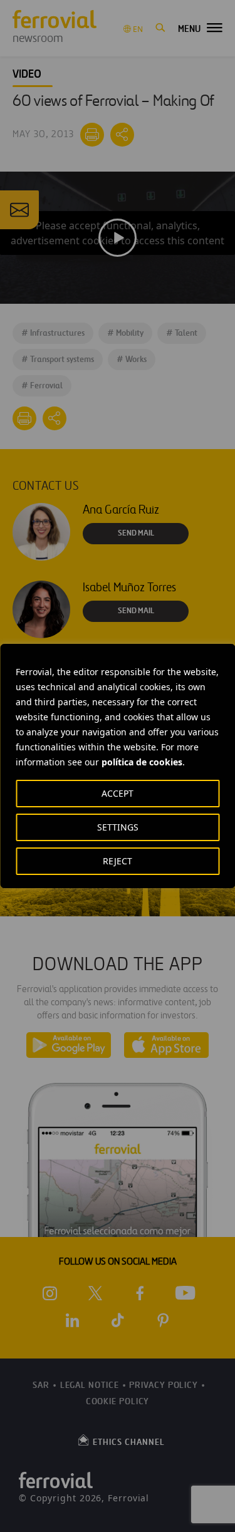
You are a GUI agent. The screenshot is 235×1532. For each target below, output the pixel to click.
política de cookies (142, 762)
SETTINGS (117, 827)
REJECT (117, 861)
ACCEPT (117, 793)
